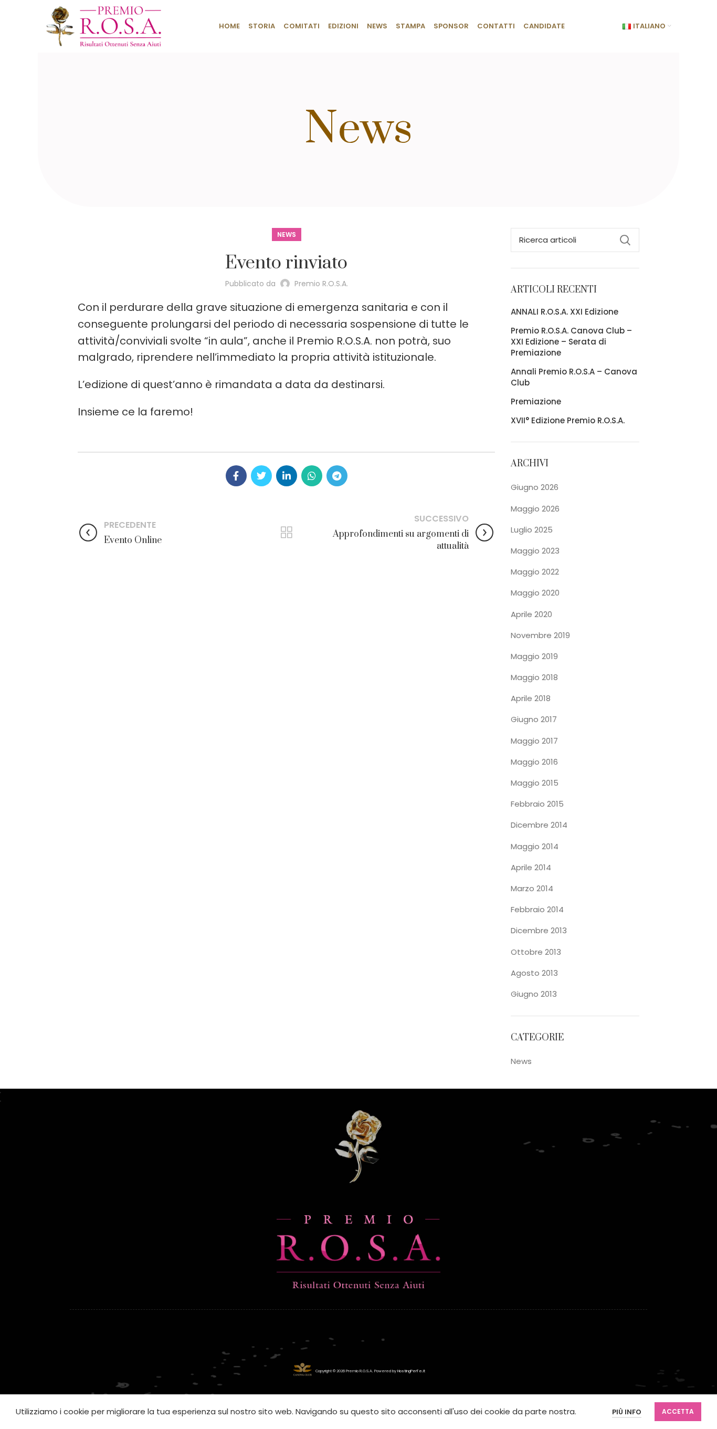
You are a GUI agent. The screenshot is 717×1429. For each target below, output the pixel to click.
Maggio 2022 (535, 571)
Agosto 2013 (534, 972)
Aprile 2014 (531, 867)
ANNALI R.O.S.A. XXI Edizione (564, 311)
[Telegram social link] (336, 475)
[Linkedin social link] (286, 475)
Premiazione (536, 401)
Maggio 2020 (535, 592)
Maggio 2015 (534, 782)
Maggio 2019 (534, 656)
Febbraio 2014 (537, 909)
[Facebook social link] (236, 475)
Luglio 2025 (532, 529)
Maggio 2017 (534, 740)
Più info (626, 1412)
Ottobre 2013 (536, 951)
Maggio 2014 (534, 846)
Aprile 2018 (531, 698)
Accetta (678, 1411)
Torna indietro (286, 532)
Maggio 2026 (535, 508)
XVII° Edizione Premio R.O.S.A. (568, 420)
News (286, 234)
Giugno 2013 (534, 993)
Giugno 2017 (534, 719)
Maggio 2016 (534, 761)
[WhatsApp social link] (311, 475)
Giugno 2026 (534, 487)
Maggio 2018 (534, 677)
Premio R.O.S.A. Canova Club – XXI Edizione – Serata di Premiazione (571, 341)
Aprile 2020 (531, 614)
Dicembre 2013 (539, 930)
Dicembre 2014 (539, 824)
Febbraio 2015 (537, 803)
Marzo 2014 (532, 888)
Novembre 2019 (540, 635)
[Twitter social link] (261, 475)
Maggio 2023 (535, 550)
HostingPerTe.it (411, 1370)
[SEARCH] (625, 240)
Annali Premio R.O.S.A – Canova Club (574, 377)
